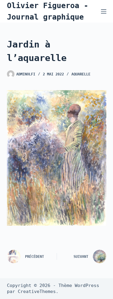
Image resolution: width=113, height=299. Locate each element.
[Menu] (103, 11)
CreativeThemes (37, 291)
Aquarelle (80, 74)
